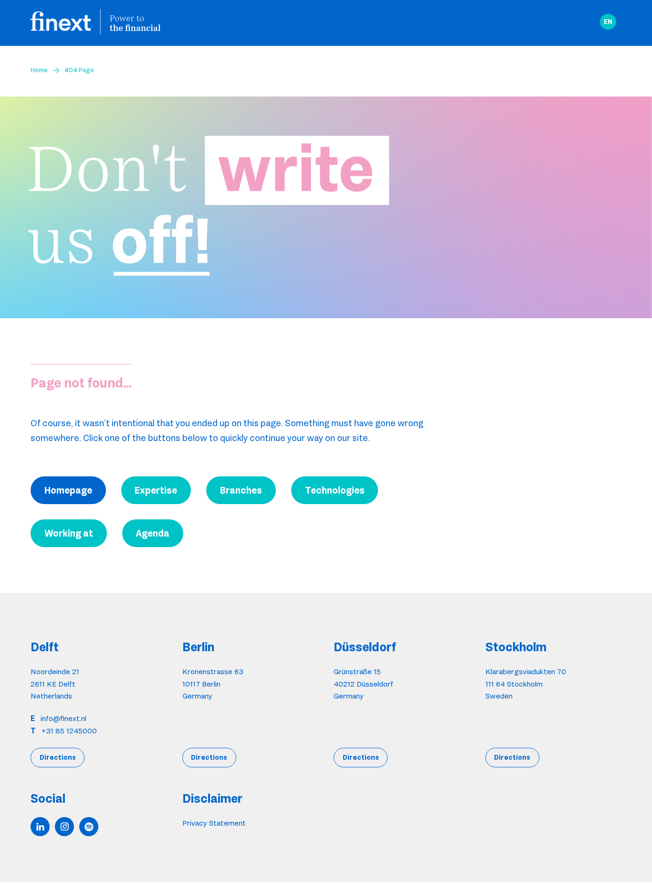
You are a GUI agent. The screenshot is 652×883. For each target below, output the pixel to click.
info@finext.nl (63, 718)
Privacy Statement (214, 823)
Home (39, 70)
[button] (608, 22)
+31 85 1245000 (69, 730)
